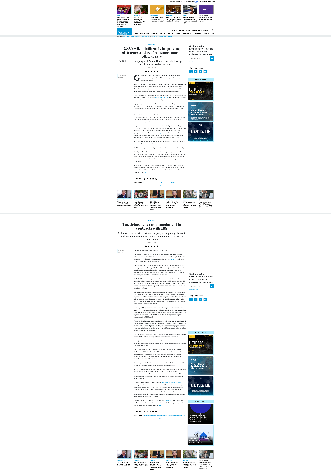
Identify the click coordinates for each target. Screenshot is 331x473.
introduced (168, 400)
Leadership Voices (208, 33)
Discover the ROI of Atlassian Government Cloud (199, 440)
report (172, 259)
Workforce (187, 33)
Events (181, 30)
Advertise (206, 30)
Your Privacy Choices (188, 1)
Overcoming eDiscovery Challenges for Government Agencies (198, 417)
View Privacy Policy (194, 61)
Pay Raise (154, 36)
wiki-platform (161, 133)
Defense (162, 33)
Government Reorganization (131, 36)
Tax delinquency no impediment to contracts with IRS (159, 183)
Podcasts (174, 30)
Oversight (154, 33)
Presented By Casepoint (195, 421)
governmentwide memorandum (171, 382)
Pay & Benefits (176, 33)
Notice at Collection (175, 1)
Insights (198, 33)
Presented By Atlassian (195, 442)
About (188, 30)
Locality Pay (162, 36)
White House (145, 36)
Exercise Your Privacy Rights (207, 1)
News (136, 33)
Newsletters (196, 30)
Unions (170, 36)
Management (144, 33)
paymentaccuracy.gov (162, 97)
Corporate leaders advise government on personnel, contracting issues (164, 415)
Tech (168, 33)
